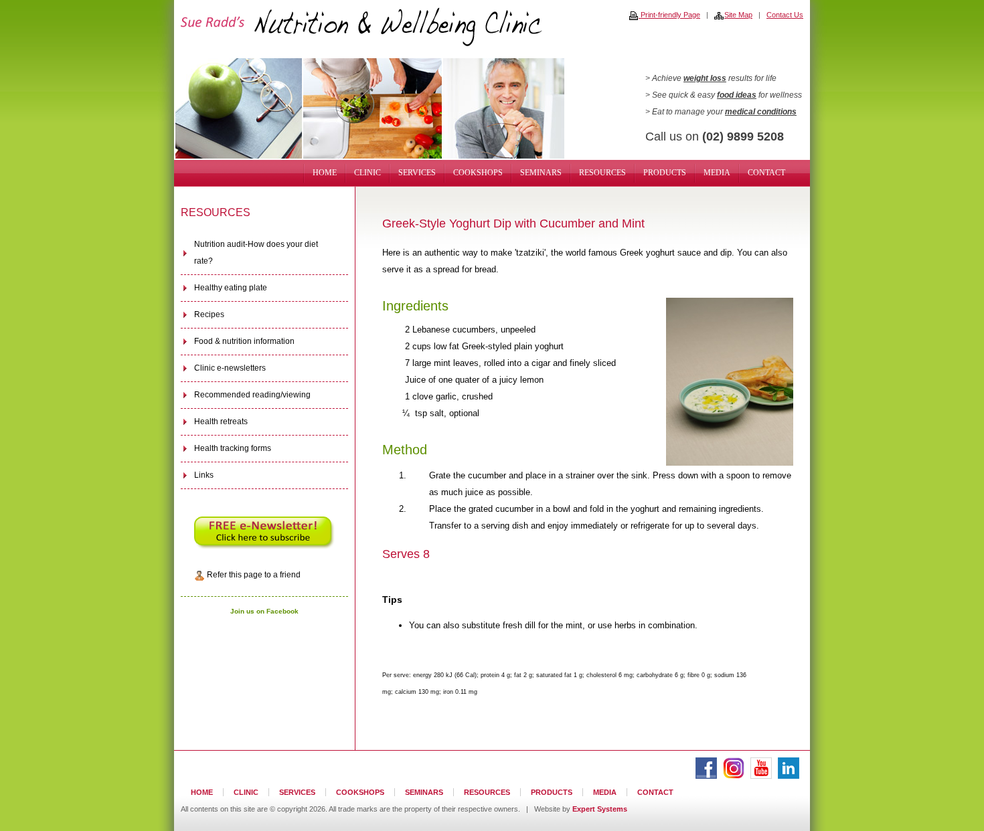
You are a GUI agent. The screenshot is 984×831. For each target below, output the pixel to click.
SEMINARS (541, 172)
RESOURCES (602, 172)
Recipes (209, 314)
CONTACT (766, 172)
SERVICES (417, 172)
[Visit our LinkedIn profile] (788, 776)
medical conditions (761, 111)
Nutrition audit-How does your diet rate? (256, 253)
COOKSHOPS (478, 172)
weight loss (704, 78)
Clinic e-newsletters (230, 368)
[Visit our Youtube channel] (761, 776)
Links (204, 475)
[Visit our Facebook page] (706, 776)
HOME (325, 172)
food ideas (736, 95)
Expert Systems (599, 809)
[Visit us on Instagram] (733, 776)
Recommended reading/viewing (252, 394)
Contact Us (784, 15)
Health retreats (221, 421)
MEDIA (717, 172)
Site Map (738, 15)
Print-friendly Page (669, 15)
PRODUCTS (664, 172)
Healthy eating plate (230, 287)
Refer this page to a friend (253, 574)
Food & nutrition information (244, 341)
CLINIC (367, 172)
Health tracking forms (232, 448)
